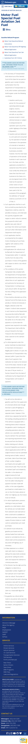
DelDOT (5, 632)
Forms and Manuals (10, 660)
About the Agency (8, 625)
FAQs (4, 627)
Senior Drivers (8, 665)
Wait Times (7, 663)
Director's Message (8, 623)
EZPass (4, 637)
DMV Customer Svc (12, 728)
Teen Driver (7, 667)
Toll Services (8, 657)
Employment (6, 630)
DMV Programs (9, 670)
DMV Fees (7, 672)
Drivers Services (9, 648)
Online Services (9, 646)
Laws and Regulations (11, 674)
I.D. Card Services (9, 653)
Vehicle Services (9, 650)
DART (4, 634)
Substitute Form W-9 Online (13, 58)
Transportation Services (12, 655)
